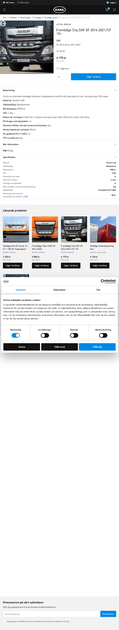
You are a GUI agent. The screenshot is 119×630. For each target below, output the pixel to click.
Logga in (113, 2)
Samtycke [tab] (21, 290)
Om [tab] (98, 290)
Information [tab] (59, 290)
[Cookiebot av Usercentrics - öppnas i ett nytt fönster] (103, 281)
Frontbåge (37, 17)
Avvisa (21, 347)
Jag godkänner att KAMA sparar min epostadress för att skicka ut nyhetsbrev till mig (38, 621)
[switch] (45, 335)
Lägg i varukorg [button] (12, 265)
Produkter (13, 17)
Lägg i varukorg (93, 76)
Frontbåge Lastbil (50, 17)
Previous (4, 47)
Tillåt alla (97, 347)
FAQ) (26, 196)
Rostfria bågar (25, 17)
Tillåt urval (59, 347)
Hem (4, 17)
